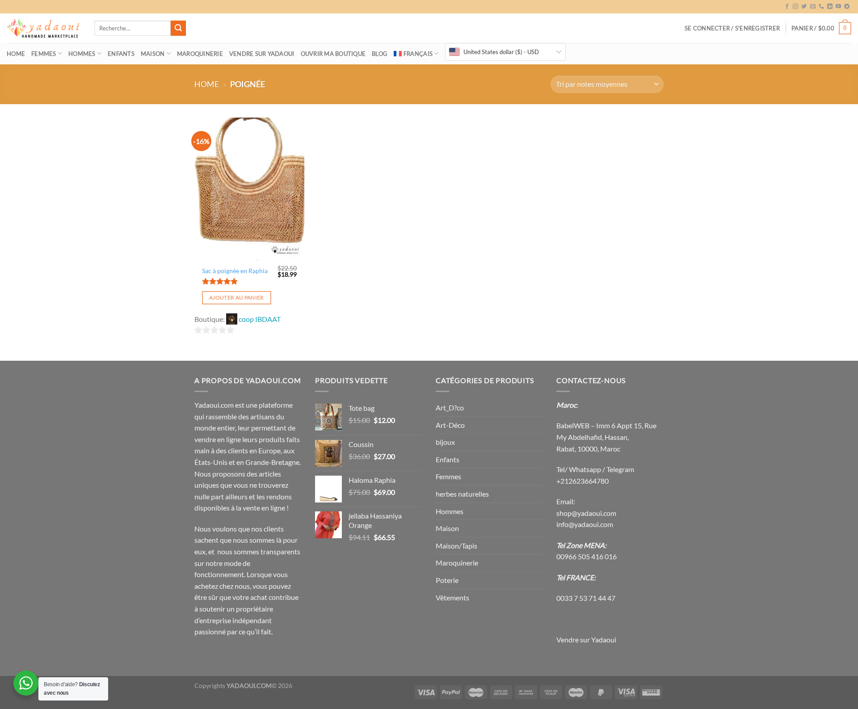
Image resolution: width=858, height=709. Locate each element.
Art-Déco (450, 425)
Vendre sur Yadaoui (261, 53)
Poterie (447, 580)
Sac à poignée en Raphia (235, 270)
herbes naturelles (462, 494)
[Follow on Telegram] (847, 7)
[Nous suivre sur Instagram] (795, 7)
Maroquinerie (200, 53)
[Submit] (178, 28)
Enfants (121, 53)
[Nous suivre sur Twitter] (804, 7)
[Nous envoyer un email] (813, 7)
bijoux (445, 442)
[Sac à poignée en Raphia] (249, 189)
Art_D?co (450, 407)
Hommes (82, 53)
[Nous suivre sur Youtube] (838, 7)
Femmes (43, 53)
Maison (153, 53)
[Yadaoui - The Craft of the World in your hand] (44, 28)
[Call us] (821, 7)
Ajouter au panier (236, 297)
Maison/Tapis (456, 545)
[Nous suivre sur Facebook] (787, 7)
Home (16, 53)
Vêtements (452, 597)
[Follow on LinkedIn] (830, 7)
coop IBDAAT (260, 319)
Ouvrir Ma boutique (333, 53)
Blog (379, 53)
